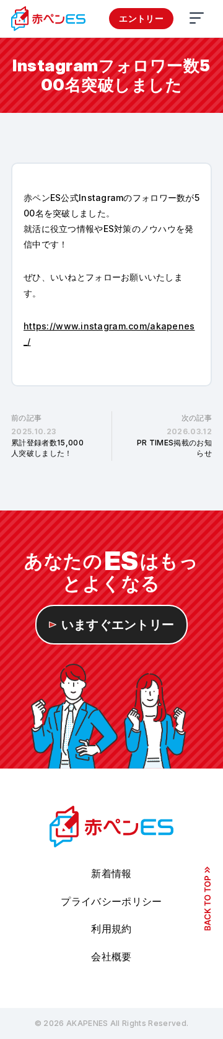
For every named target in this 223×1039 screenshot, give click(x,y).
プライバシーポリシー (111, 901)
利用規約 (111, 928)
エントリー (141, 18)
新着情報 (111, 873)
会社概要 (111, 956)
